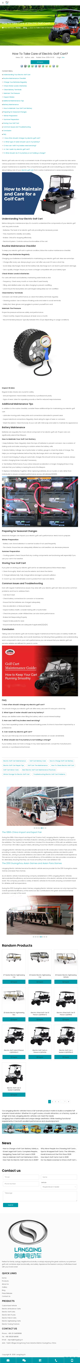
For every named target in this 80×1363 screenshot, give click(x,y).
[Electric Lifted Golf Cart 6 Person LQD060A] (65, 999)
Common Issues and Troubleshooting (17, 127)
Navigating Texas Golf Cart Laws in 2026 (19, 1154)
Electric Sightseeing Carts (11, 1321)
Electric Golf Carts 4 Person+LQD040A (40, 1051)
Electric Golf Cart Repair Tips (13, 765)
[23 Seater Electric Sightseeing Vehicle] (65, 958)
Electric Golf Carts (8, 1312)
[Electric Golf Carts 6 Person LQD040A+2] (13, 1037)
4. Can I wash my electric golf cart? (17, 149)
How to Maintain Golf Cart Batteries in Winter (21, 1157)
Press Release (7, 1293)
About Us (5, 1284)
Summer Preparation (11, 119)
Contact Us (6, 1296)
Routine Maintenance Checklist (14, 78)
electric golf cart (27, 170)
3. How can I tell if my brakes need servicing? (20, 146)
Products (5, 1281)
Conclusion (7, 131)
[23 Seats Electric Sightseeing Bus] (13, 996)
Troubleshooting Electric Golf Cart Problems (49, 774)
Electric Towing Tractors (10, 1324)
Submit (10, 1205)
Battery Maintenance (11, 104)
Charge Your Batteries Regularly (15, 82)
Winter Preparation (11, 116)
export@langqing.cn (15, 1340)
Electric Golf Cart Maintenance (14, 761)
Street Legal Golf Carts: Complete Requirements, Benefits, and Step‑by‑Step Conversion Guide (21, 1151)
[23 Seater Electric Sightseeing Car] (39, 957)
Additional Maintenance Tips (13, 101)
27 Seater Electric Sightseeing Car (14, 976)
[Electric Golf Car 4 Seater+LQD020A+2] (65, 1037)
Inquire (15, 982)
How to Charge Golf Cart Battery (61, 761)
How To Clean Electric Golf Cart (62, 765)
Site (63, 57)
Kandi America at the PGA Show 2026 (56, 1154)
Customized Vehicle (9, 1306)
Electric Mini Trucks (9, 1315)
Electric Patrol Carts (9, 1318)
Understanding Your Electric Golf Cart (16, 75)
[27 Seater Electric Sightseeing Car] (13, 957)
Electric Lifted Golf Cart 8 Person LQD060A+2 (40, 1014)
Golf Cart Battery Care (38, 761)
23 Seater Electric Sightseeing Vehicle (66, 976)
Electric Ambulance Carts (11, 1309)
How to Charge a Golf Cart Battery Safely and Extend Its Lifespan (21, 1148)
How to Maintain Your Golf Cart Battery (18, 108)
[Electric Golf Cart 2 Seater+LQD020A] (13, 1074)
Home (4, 1278)
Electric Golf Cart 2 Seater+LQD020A (14, 1089)
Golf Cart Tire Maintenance (38, 765)
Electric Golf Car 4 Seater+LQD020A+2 (66, 1051)
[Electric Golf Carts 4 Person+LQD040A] (39, 1037)
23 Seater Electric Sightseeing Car (40, 976)
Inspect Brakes (9, 97)
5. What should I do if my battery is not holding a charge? (25, 153)
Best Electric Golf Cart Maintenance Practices (39, 770)
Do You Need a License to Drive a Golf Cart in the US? (59, 1160)
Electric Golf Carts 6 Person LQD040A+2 (14, 1051)
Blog (3, 1290)
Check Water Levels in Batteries (15, 86)
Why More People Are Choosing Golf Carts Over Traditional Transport (59, 1148)
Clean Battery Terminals (12, 90)
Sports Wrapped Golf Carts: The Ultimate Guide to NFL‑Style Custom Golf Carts (59, 1151)
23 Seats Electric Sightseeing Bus (14, 1014)
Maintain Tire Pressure (12, 93)
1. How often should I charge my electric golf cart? (22, 138)
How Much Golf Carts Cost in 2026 (55, 1157)
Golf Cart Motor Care (11, 770)
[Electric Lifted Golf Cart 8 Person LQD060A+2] (39, 999)
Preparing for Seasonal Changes (15, 112)
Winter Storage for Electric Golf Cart (16, 774)
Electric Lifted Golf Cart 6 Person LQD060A (66, 1014)
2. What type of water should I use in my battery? (22, 142)
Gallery (4, 1287)
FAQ (4, 134)
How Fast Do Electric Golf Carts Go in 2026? (20, 1160)
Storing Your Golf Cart (11, 123)
